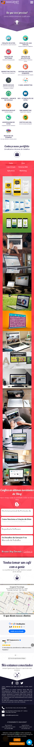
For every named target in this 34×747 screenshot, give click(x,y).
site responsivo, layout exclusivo (8, 43)
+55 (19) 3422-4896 (21, 708)
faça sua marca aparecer (8, 72)
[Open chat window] (29, 742)
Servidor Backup (8, 111)
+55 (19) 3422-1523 (10, 708)
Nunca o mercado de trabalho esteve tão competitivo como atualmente (16, 540)
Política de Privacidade (17, 743)
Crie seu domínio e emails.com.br (8, 137)
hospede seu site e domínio (8, 124)
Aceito (17, 739)
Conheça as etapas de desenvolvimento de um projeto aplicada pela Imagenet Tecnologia (15, 530)
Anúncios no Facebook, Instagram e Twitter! (8, 86)
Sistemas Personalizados (8, 58)
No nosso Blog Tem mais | (17, 551)
